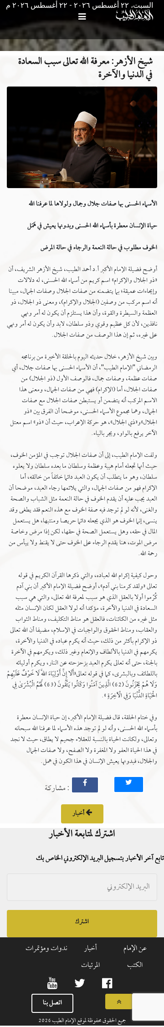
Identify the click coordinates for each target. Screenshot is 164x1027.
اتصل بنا (52, 1003)
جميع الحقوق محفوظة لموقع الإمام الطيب (88, 1021)
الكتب (135, 965)
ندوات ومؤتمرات (46, 948)
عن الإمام (135, 948)
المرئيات (90, 965)
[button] (82, 140)
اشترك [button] (82, 922)
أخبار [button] (79, 814)
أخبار (90, 948)
